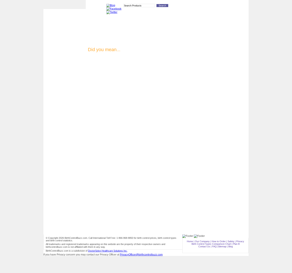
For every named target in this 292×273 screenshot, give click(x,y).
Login (212, 6)
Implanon (64, 59)
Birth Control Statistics (64, 117)
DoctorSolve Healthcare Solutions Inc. (107, 250)
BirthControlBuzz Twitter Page (64, 150)
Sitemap (222, 246)
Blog (230, 246)
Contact (201, 6)
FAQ (214, 246)
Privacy (240, 241)
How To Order (187, 6)
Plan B (64, 92)
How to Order (64, 110)
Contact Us (204, 246)
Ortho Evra (64, 73)
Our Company (202, 241)
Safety (231, 241)
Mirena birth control (64, 79)
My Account (224, 6)
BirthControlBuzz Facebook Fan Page (64, 141)
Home (190, 241)
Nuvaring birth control (64, 66)
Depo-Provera (64, 53)
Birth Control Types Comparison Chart (64, 125)
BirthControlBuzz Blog (64, 133)
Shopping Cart (239, 6)
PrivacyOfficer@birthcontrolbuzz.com (141, 254)
